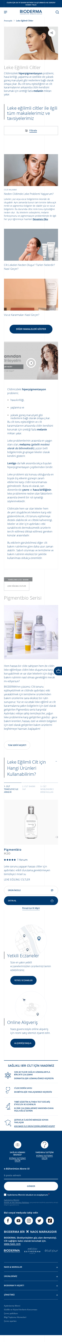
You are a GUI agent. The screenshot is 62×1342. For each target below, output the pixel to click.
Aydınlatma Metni (12, 1305)
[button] (56, 837)
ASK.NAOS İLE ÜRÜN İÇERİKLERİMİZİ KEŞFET (34, 1126)
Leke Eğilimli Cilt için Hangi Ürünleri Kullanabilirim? (26, 768)
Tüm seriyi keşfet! (17, 745)
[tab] (13, 789)
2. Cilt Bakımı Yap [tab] (28, 788)
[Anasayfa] (31, 12)
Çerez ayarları (10, 1321)
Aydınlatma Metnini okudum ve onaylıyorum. (27, 1194)
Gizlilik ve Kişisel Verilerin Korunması (20, 1309)
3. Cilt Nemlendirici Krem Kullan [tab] (47, 789)
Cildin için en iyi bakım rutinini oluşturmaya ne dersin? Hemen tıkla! (31, 3)
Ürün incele (14, 890)
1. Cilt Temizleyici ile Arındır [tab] (11, 789)
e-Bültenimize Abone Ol (17, 1168)
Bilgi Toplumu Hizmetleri (15, 1317)
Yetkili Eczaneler (23, 980)
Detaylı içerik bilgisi (31, 908)
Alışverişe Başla (22, 1043)
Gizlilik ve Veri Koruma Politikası (16, 1202)
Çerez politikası (11, 1313)
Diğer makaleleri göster (31, 328)
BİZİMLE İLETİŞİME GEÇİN (17, 1159)
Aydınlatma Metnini (11, 1200)
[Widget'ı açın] (58, 671)
